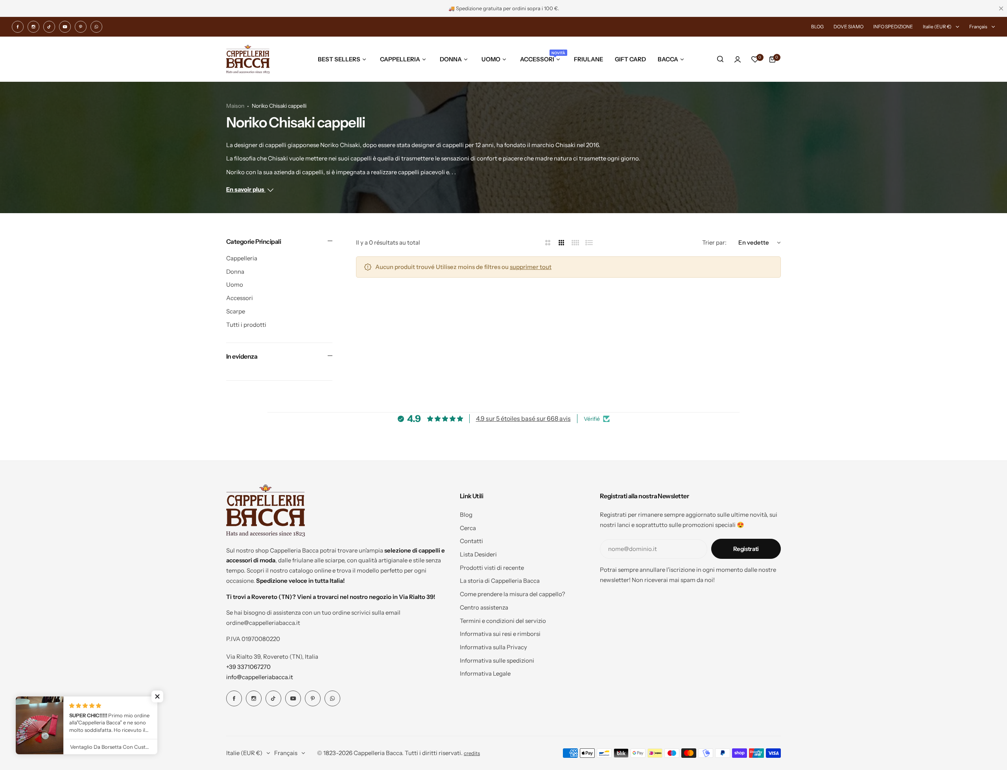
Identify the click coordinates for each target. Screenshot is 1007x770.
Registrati (746, 549)
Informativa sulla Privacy (493, 647)
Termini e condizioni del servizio (503, 620)
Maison (235, 105)
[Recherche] (720, 59)
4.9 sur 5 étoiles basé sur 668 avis (523, 418)
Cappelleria (241, 258)
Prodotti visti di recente (492, 567)
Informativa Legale (485, 673)
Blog (466, 514)
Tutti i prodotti (246, 324)
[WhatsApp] (96, 27)
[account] (737, 59)
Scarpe (235, 311)
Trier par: (714, 242)
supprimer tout (530, 267)
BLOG (817, 26)
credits (472, 753)
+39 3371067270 (248, 667)
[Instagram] (33, 27)
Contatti (471, 541)
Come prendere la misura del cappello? (512, 594)
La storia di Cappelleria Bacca (500, 580)
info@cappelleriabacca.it (259, 677)
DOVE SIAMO (848, 26)
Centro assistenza (484, 607)
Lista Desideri (478, 554)
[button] (157, 696)
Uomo (234, 284)
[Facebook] (18, 27)
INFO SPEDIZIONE (893, 26)
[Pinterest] (81, 27)
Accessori (239, 298)
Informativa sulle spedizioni (497, 660)
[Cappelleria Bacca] (247, 59)
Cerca (468, 528)
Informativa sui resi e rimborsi (500, 633)
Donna (235, 271)
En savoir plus (246, 189)
